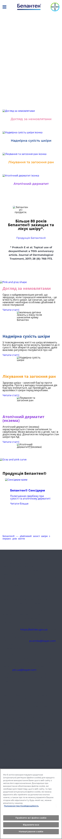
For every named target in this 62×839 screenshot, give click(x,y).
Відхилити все (31, 824)
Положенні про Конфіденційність (21, 806)
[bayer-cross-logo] (55, 7)
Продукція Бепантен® (31, 237)
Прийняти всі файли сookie (30, 817)
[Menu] (4, 7)
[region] (31, 804)
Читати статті (11, 310)
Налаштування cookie (31, 831)
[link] (19, 503)
